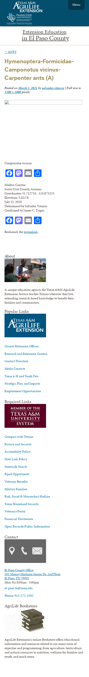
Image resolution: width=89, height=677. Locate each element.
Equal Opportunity (17, 473)
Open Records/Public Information (27, 526)
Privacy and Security (18, 444)
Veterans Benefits (16, 481)
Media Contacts (15, 368)
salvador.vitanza (53, 88)
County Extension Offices (21, 346)
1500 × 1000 (13, 92)
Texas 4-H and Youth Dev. (22, 376)
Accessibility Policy (17, 451)
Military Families (16, 489)
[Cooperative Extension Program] (32, 19)
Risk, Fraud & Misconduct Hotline (27, 496)
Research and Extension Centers (26, 353)
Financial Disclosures (19, 518)
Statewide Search (16, 466)
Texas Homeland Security (21, 503)
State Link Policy (16, 459)
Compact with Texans (19, 436)
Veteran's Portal (15, 511)
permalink (30, 231)
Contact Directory (16, 361)
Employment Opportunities (23, 391)
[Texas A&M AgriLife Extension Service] (30, 7)
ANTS (10, 51)
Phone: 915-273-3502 (19, 595)
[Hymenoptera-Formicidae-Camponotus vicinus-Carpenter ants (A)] (43, 103)
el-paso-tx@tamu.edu (19, 588)
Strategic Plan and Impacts (22, 383)
